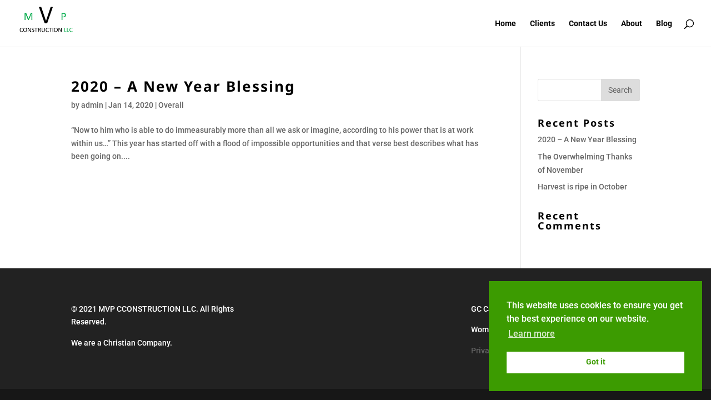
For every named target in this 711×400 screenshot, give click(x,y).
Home (505, 23)
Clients (542, 23)
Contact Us (588, 23)
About (631, 23)
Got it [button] (595, 362)
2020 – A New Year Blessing (183, 86)
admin (92, 105)
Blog (664, 23)
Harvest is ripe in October (582, 186)
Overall (171, 105)
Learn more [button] (531, 333)
